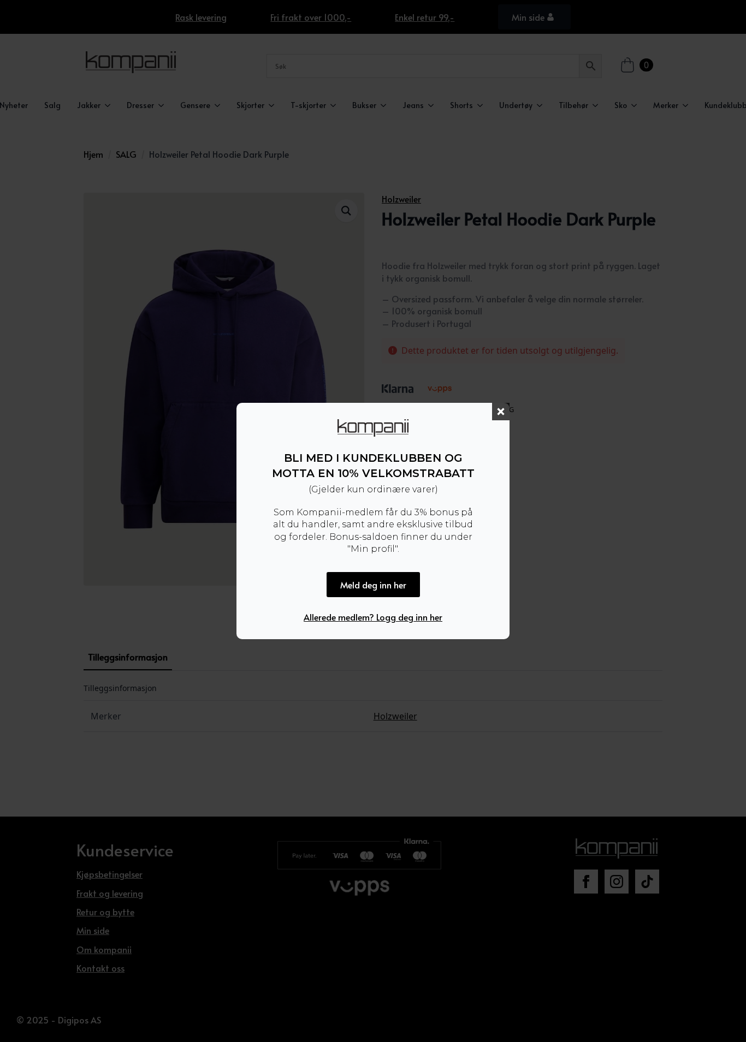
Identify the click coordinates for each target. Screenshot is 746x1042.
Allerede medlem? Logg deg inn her (373, 617)
